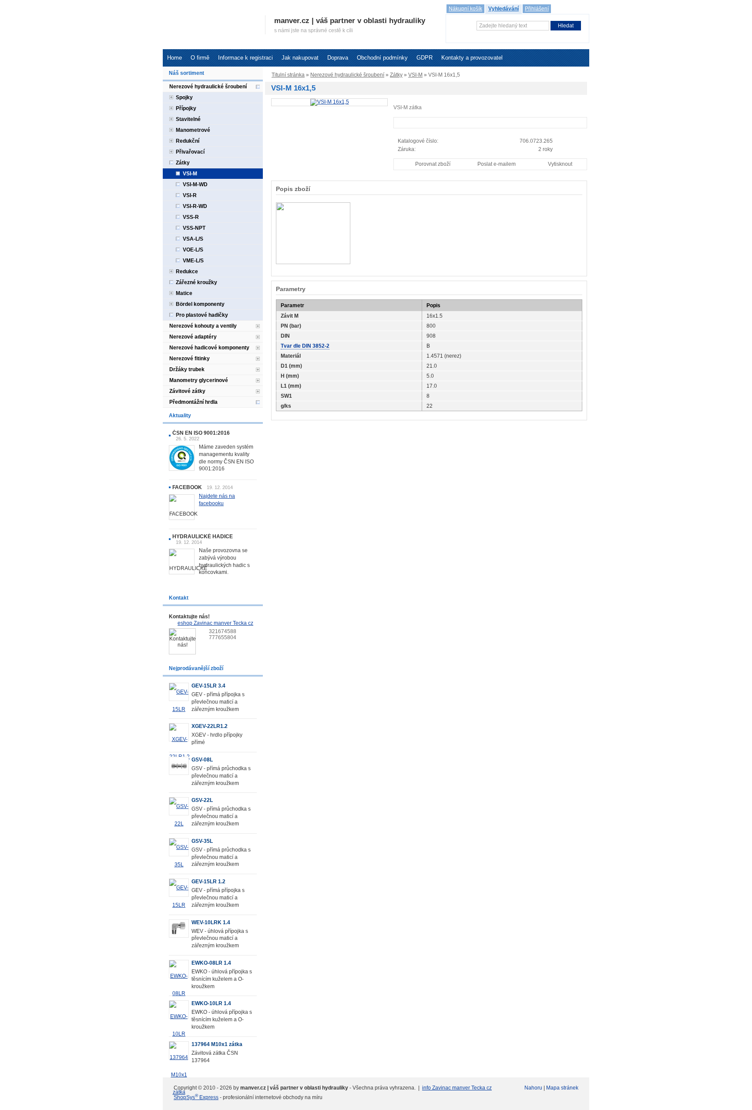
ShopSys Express (196, 1097)
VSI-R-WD (195, 206)
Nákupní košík (465, 9)
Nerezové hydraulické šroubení (347, 75)
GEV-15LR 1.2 (208, 882)
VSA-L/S (193, 239)
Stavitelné (188, 119)
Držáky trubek (187, 369)
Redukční (187, 141)
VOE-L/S (193, 250)
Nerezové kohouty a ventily (203, 326)
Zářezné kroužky (196, 282)
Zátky (396, 75)
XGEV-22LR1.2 (209, 726)
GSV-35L (202, 841)
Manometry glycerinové (198, 380)
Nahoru (533, 1088)
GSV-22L (202, 800)
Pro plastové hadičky (202, 315)
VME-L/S (193, 261)
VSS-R (191, 217)
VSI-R (190, 195)
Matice (184, 293)
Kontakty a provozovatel (472, 57)
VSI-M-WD (195, 184)
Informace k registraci (245, 57)
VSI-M (415, 75)
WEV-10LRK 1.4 (210, 922)
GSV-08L (202, 760)
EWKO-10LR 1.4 (211, 1003)
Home (174, 57)
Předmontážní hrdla (193, 402)
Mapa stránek (562, 1088)
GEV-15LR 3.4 (208, 686)
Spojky (184, 97)
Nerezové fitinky (189, 358)
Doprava (337, 57)
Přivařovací (190, 152)
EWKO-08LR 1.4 (211, 963)
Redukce (187, 271)
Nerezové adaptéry (193, 337)
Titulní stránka (288, 75)
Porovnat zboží (432, 164)
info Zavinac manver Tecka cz (457, 1088)
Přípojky (186, 108)
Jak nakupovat (300, 57)
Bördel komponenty (200, 304)
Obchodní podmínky (382, 57)
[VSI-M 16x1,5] (329, 102)
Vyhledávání (503, 9)
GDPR (424, 57)
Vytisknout (560, 164)
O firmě (200, 57)
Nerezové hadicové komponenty (209, 348)
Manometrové (193, 130)
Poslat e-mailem (496, 164)
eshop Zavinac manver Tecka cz (215, 623)
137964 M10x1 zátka (216, 1044)
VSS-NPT (194, 228)
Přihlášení (537, 9)
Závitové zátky (187, 391)
